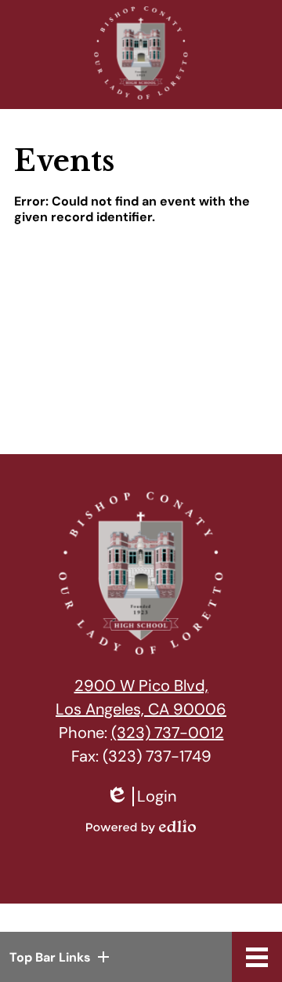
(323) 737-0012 (167, 732)
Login (141, 796)
